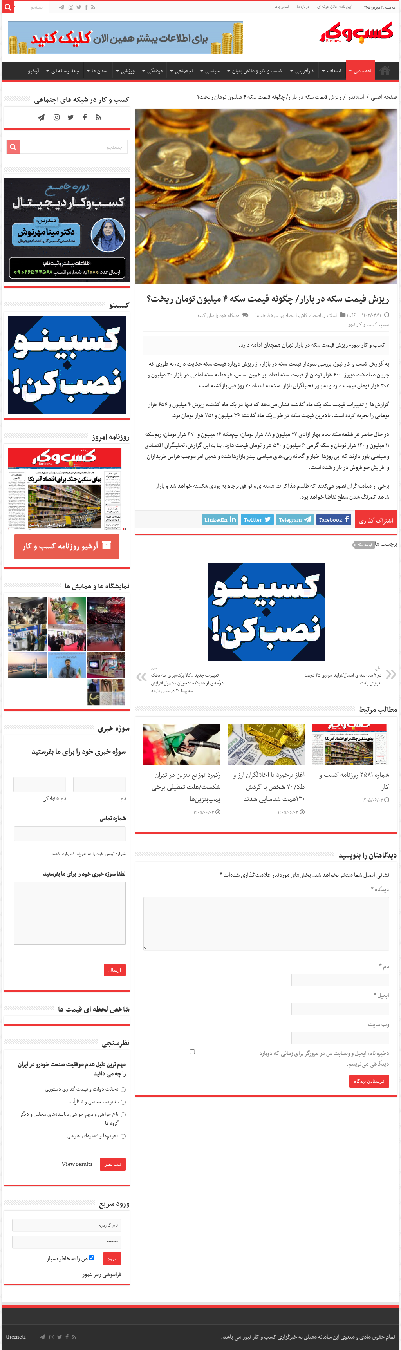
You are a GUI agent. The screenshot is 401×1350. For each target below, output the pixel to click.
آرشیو (33, 71)
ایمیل (381, 995)
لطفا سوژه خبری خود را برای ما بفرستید (84, 874)
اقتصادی (362, 71)
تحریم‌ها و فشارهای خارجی (93, 1135)
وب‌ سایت (378, 1024)
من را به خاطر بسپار (68, 1259)
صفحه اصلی (385, 70)
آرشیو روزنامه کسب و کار (60, 546)
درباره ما (303, 7)
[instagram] (71, 8)
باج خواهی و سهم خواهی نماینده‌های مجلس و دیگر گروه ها (69, 1119)
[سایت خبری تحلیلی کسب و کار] (356, 31)
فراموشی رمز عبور (101, 1274)
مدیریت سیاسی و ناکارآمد (93, 1101)
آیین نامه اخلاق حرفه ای (334, 7)
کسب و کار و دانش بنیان (257, 71)
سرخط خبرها (266, 315)
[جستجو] (8, 7)
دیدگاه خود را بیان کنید (218, 315)
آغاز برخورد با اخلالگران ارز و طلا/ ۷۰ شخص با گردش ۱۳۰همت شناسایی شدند (269, 787)
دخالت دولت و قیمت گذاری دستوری (82, 1089)
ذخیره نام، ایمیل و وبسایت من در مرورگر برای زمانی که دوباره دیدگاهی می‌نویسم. (324, 1058)
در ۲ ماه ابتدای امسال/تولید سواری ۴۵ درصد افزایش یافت (342, 676)
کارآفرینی (304, 71)
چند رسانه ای (65, 71)
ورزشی (128, 71)
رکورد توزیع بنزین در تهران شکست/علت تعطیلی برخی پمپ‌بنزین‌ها (186, 787)
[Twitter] (79, 8)
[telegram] (61, 8)
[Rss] (93, 8)
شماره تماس (113, 818)
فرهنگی (155, 71)
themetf (16, 1337)
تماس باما (282, 7)
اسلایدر (356, 97)
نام (384, 966)
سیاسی (212, 71)
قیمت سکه (365, 545)
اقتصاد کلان (310, 315)
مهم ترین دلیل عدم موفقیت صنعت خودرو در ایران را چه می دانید (72, 1069)
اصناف (334, 71)
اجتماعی (184, 71)
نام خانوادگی (54, 798)
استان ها (100, 71)
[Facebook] (86, 8)
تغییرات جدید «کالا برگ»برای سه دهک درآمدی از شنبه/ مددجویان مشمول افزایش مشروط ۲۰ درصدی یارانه (187, 680)
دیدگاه (380, 890)
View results (77, 1164)
